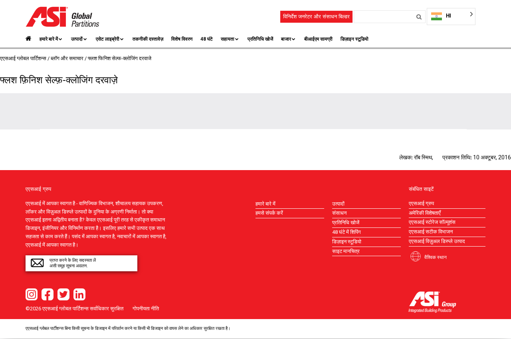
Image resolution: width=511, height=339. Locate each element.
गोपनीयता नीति (146, 309)
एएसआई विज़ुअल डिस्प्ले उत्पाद (437, 241)
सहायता (227, 39)
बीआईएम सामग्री (318, 39)
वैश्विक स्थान (435, 257)
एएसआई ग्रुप (421, 203)
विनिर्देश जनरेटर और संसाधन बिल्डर (316, 17)
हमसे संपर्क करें (269, 213)
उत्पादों (77, 39)
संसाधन (339, 213)
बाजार (286, 39)
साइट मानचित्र (346, 251)
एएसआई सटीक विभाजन (431, 232)
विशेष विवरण (181, 39)
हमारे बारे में (49, 39)
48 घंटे (206, 39)
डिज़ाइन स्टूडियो (354, 39)
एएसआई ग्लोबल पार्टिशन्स (23, 58)
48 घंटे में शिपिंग (346, 232)
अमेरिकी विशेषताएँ (425, 213)
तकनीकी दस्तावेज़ (148, 39)
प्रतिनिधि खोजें (260, 39)
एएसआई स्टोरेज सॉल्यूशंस (432, 222)
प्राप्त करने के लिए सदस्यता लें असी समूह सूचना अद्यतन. (73, 263)
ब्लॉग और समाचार (67, 58)
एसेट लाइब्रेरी (107, 39)
